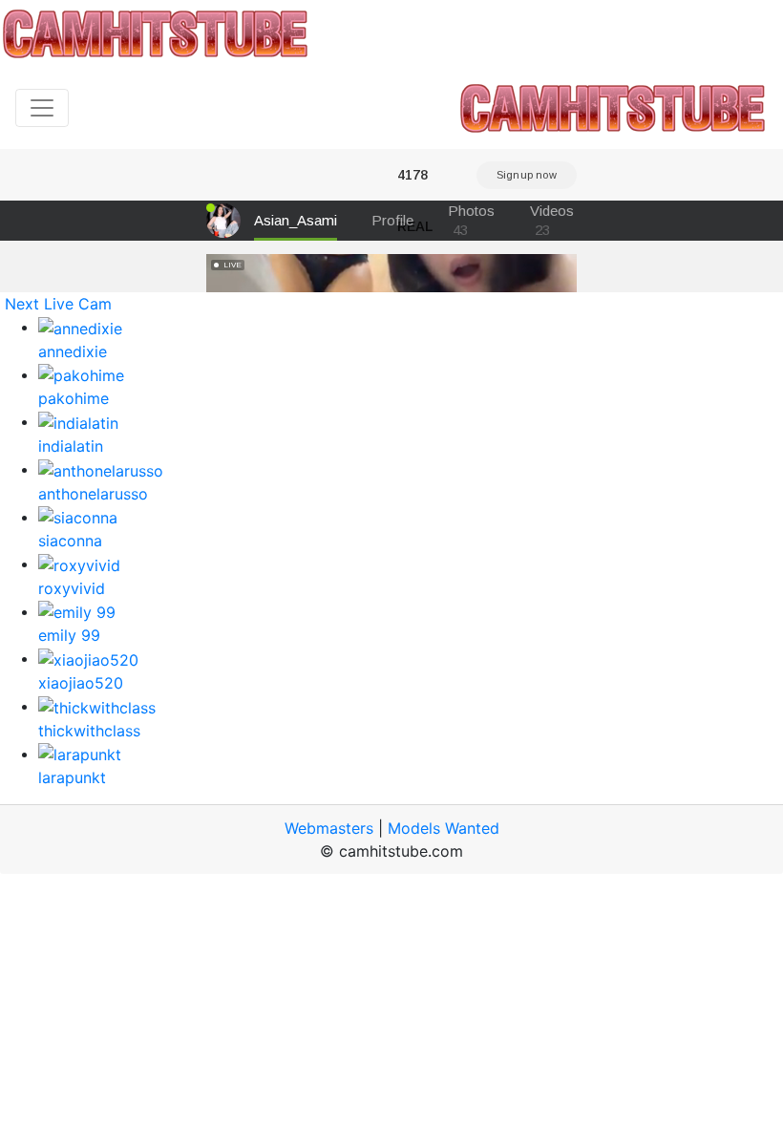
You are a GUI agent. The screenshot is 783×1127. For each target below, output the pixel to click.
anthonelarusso (93, 493)
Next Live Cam (58, 303)
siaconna (70, 540)
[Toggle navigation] (42, 108)
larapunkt (72, 777)
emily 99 (69, 635)
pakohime (73, 398)
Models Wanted (443, 828)
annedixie (72, 351)
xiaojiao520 (80, 682)
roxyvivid (71, 588)
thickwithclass (89, 730)
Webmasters (329, 828)
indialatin (70, 446)
